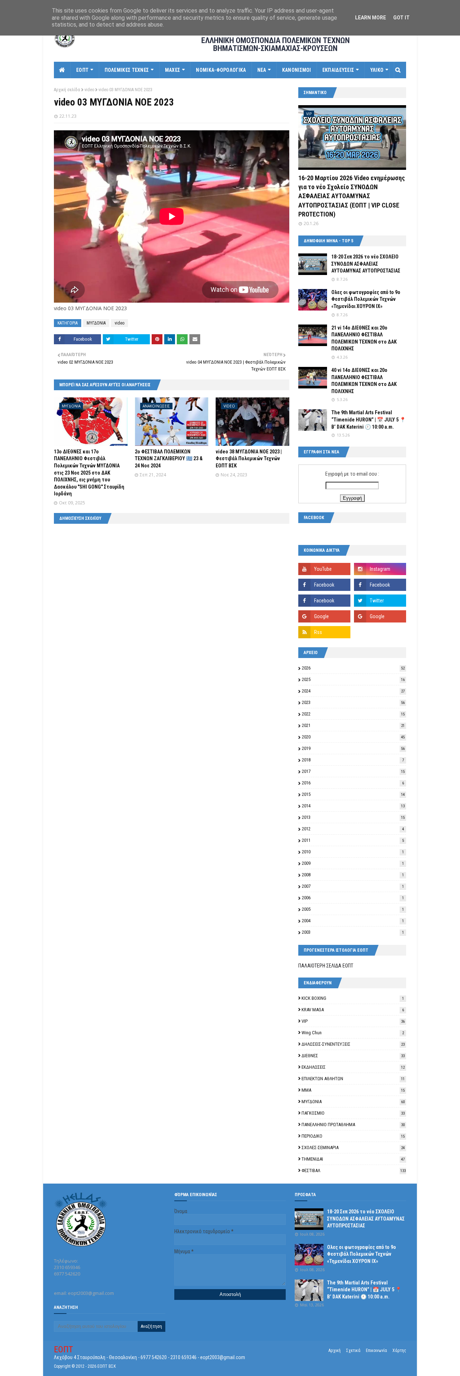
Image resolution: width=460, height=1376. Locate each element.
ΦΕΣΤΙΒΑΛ (354, 1170)
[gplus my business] (380, 616)
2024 (353, 691)
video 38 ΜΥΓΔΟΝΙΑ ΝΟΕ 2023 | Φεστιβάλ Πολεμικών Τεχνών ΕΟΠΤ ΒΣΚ (249, 458)
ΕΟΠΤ (63, 1349)
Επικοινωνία (376, 1350)
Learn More (370, 17)
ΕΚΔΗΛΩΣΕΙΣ (353, 1067)
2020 (353, 737)
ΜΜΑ (353, 1090)
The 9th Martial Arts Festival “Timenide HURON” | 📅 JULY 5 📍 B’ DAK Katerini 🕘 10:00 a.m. (368, 419)
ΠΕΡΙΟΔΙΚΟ (353, 1136)
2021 (353, 725)
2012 (353, 828)
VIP (353, 1021)
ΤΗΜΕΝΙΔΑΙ (353, 1159)
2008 (353, 874)
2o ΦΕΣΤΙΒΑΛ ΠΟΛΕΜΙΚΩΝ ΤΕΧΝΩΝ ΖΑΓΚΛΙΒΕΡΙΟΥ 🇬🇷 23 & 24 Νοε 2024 (169, 458)
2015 (353, 794)
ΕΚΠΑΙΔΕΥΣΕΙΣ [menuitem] (338, 70)
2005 (353, 909)
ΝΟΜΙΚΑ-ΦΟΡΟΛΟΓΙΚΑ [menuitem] (221, 70)
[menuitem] (62, 70)
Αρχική (334, 1350)
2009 (353, 863)
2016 (353, 782)
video (89, 89)
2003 (353, 932)
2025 (353, 679)
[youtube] (324, 569)
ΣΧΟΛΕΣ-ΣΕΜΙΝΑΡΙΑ (353, 1147)
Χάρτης (399, 1350)
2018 (353, 759)
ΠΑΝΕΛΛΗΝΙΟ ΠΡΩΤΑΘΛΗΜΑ (353, 1124)
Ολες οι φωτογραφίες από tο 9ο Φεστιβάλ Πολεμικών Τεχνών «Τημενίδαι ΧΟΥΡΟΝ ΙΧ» (365, 299)
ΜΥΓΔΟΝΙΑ (96, 323)
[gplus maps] (324, 616)
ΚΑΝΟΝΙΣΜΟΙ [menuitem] (296, 70)
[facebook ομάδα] (380, 585)
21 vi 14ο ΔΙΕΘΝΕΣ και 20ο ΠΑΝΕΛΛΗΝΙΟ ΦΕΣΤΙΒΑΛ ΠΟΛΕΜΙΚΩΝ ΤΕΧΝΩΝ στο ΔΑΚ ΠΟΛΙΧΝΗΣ (364, 338)
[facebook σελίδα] (324, 585)
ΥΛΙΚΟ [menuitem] (377, 70)
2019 (353, 748)
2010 (353, 851)
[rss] (324, 632)
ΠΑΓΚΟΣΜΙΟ (353, 1113)
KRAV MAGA (353, 1009)
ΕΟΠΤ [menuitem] (82, 70)
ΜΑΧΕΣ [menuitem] (172, 70)
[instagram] (380, 569)
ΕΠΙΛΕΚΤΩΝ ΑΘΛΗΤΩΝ (353, 1078)
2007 (353, 886)
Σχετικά (353, 1350)
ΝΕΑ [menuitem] (261, 70)
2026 (353, 668)
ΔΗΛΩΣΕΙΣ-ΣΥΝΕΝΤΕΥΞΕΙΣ (353, 1044)
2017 (353, 771)
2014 (353, 805)
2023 (353, 702)
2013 (353, 817)
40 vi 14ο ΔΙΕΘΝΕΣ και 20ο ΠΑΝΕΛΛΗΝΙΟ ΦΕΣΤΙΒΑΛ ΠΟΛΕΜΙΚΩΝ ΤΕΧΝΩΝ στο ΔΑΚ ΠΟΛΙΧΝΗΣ (364, 380)
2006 (353, 897)
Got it (401, 17)
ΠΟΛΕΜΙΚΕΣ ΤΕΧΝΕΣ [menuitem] (127, 70)
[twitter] (380, 600)
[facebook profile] (324, 600)
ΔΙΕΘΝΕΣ (353, 1055)
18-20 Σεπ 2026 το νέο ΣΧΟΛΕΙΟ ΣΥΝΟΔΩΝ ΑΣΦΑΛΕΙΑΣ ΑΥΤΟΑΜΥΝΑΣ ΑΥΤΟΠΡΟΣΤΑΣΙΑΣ (365, 264)
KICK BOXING (353, 998)
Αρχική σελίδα (67, 89)
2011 (353, 840)
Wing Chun (353, 1032)
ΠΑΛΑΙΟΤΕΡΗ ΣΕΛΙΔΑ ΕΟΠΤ (325, 966)
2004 (353, 920)
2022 (353, 714)
